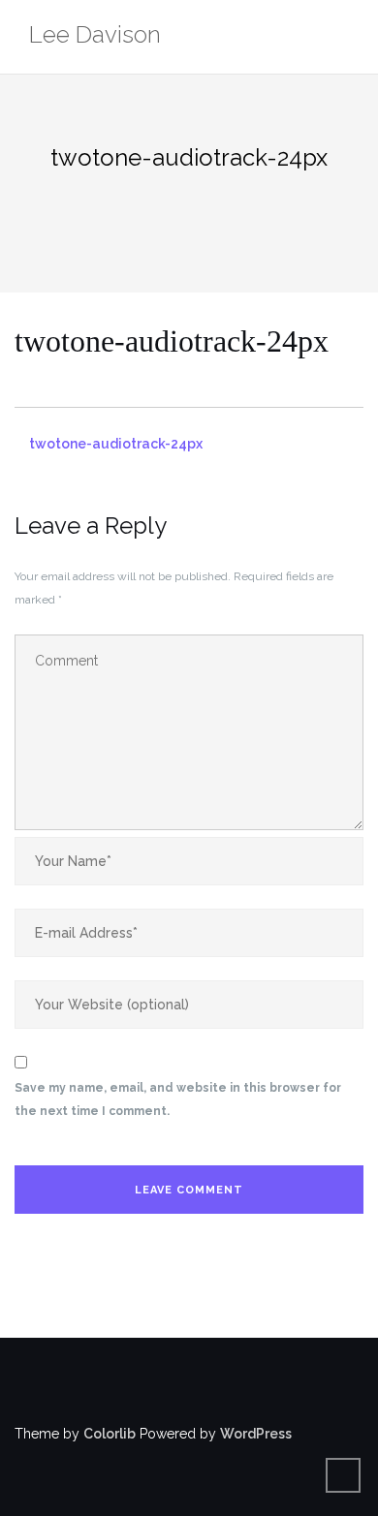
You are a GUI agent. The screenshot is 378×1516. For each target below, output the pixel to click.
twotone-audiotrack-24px (116, 443)
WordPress (256, 1433)
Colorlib (109, 1433)
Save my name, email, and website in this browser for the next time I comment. (178, 1099)
